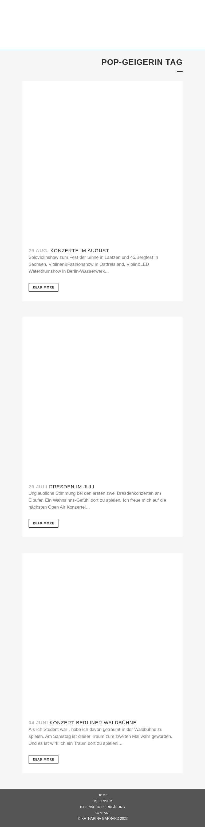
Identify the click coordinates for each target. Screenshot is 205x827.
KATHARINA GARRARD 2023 (104, 819)
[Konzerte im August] (102, 161)
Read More (43, 287)
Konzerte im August (79, 250)
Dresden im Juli (71, 486)
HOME (103, 795)
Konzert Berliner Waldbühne (93, 722)
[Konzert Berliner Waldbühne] (102, 633)
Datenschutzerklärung (102, 807)
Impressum (102, 801)
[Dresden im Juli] (102, 397)
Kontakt (102, 812)
